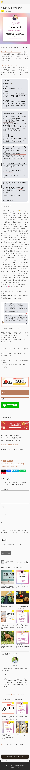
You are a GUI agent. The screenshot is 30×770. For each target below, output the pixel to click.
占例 (8, 466)
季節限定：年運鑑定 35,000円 (9, 445)
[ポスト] (3, 471)
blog (2, 11)
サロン (11, 463)
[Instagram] (21, 694)
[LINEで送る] (22, 471)
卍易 (22, 463)
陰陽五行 (13, 466)
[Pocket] (3, 473)
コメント (4, 489)
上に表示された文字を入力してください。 (13, 544)
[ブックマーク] (15, 471)
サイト (3, 522)
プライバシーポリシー (8, 765)
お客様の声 (9, 460)
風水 (17, 466)
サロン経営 (17, 463)
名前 (3, 507)
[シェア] (8, 471)
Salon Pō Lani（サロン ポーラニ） (11, 52)
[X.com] (8, 694)
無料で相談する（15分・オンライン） (15, 756)
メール (4, 515)
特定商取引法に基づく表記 (20, 765)
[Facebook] (14, 694)
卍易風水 (4, 466)
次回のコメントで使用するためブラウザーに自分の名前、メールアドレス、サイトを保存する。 (14, 533)
